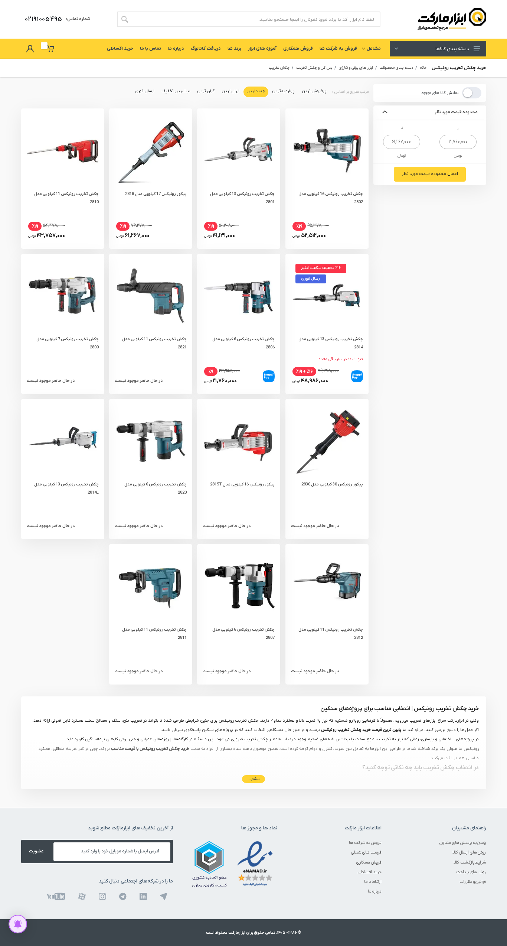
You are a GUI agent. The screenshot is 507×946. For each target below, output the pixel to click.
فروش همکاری (369, 862)
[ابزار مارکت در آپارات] (82, 896)
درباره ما (375, 891)
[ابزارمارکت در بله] (163, 896)
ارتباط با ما (373, 882)
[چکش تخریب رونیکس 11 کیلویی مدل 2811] (151, 586)
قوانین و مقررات (473, 882)
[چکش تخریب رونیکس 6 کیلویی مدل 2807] (239, 586)
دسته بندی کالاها (452, 49)
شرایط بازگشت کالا (470, 862)
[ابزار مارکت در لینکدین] (143, 896)
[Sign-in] (30, 49)
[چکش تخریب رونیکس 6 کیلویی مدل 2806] (239, 295)
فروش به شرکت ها (365, 843)
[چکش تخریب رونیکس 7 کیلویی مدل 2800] (63, 295)
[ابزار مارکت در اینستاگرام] (102, 896)
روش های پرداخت (471, 872)
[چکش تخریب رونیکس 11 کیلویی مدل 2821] (151, 295)
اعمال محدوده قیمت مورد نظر (430, 174)
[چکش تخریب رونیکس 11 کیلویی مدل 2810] (63, 150)
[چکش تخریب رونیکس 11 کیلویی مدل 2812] (327, 586)
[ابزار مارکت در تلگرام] (123, 896)
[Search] (125, 19)
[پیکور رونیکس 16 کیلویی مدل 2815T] (239, 440)
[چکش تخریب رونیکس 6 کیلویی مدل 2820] (151, 440)
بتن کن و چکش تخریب (314, 67)
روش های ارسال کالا (469, 852)
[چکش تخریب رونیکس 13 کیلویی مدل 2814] (327, 295)
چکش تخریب (279, 67)
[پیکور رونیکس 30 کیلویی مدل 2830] (327, 440)
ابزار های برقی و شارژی (356, 67)
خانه (423, 67)
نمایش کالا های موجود (439, 93)
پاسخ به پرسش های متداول (462, 843)
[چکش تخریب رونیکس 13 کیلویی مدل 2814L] (63, 440)
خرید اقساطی (370, 872)
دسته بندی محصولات (396, 67)
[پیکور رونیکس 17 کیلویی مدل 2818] (151, 150)
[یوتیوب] (56, 896)
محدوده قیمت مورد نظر (456, 112)
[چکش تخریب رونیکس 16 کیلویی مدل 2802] (327, 150)
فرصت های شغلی (366, 852)
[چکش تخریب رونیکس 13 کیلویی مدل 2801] (239, 150)
